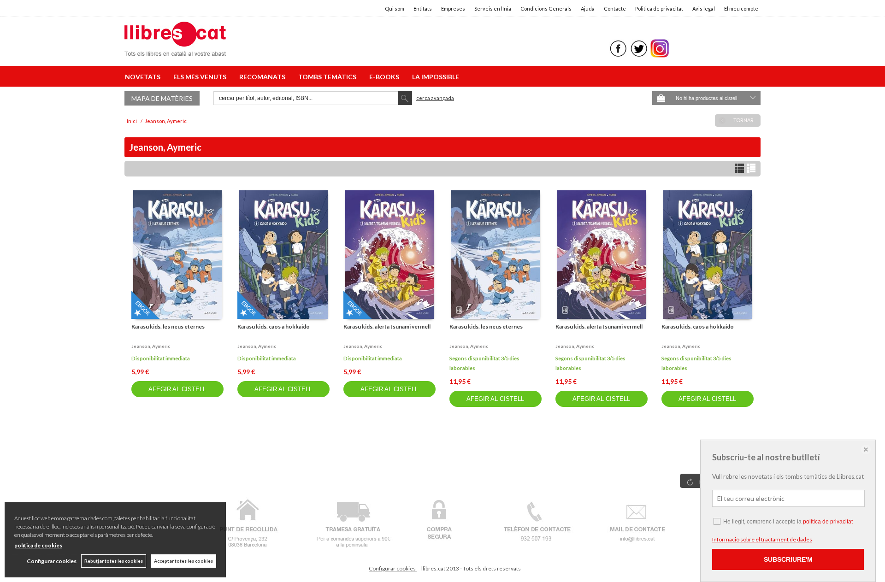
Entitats (422, 9)
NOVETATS (144, 77)
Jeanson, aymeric (150, 346)
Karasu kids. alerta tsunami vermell (387, 326)
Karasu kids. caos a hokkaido (273, 326)
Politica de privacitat (659, 9)
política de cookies (38, 545)
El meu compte (741, 9)
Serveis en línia (492, 9)
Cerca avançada (435, 98)
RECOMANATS (263, 77)
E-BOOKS (385, 77)
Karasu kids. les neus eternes (168, 326)
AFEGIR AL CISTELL (177, 389)
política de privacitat (828, 521)
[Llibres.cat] (175, 50)
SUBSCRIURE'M (788, 559)
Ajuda (588, 9)
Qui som (394, 9)
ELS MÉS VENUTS (201, 77)
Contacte (615, 9)
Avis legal (703, 9)
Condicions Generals (546, 9)
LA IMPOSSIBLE (435, 77)
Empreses (453, 9)
